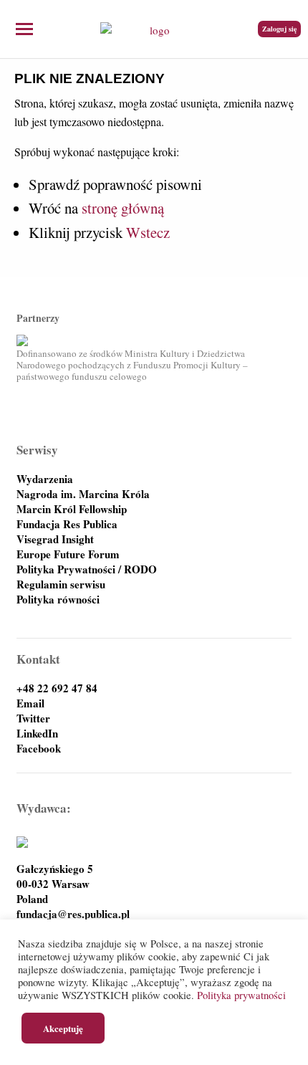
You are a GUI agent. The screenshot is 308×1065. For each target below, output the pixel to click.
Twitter (33, 718)
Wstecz (148, 232)
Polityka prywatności (241, 995)
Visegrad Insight (55, 539)
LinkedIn (37, 733)
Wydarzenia (44, 479)
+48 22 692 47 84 (56, 688)
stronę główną (123, 208)
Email (30, 703)
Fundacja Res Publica (66, 524)
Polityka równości (58, 599)
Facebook (38, 748)
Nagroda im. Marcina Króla (83, 494)
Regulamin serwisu (60, 584)
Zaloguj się (279, 29)
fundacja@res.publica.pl (73, 914)
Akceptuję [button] (63, 1028)
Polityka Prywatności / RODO (86, 569)
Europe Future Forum (68, 554)
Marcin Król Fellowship (71, 509)
